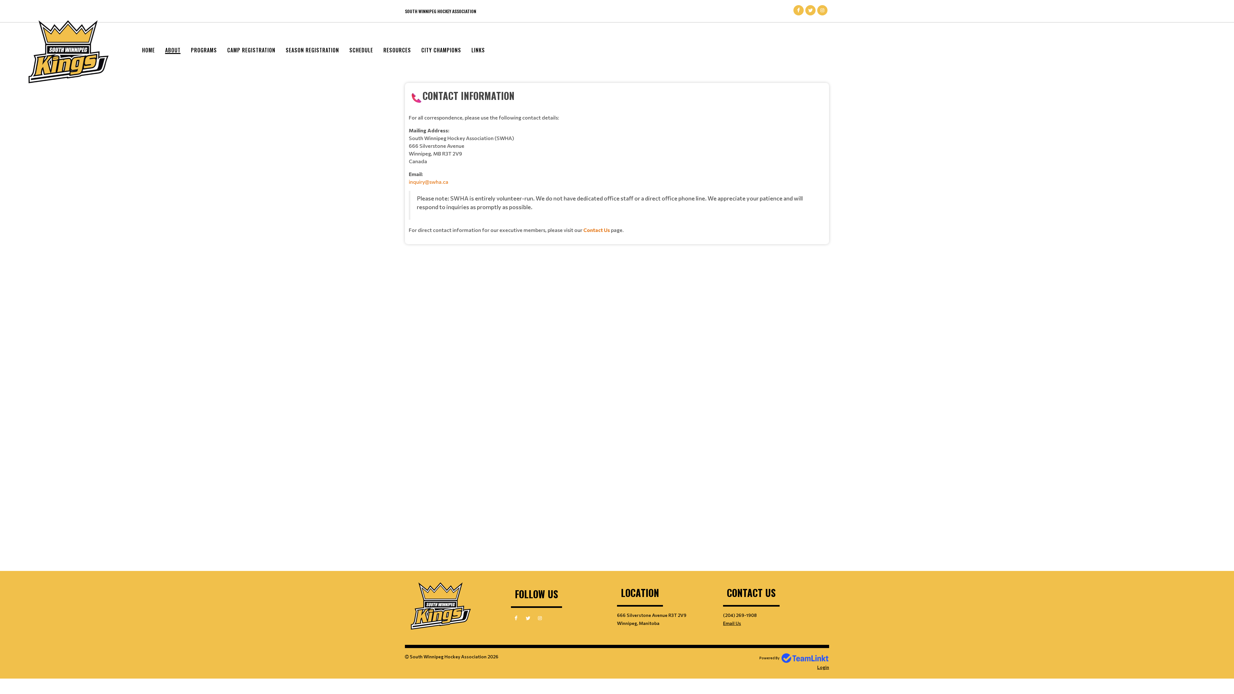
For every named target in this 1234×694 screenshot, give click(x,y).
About (173, 50)
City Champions (441, 50)
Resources (397, 50)
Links (478, 50)
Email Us (732, 623)
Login (823, 667)
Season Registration (312, 50)
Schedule (361, 50)
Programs (204, 50)
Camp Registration (251, 50)
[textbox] (617, 161)
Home (148, 50)
